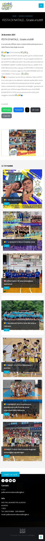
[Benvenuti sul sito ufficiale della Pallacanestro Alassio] (6, 6)
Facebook (18, 110)
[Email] (14, 480)
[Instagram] (6, 480)
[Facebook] (3, 480)
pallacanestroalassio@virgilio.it (12, 492)
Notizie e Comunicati (26, 16)
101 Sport (32, 535)
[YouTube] (10, 480)
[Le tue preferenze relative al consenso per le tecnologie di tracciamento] (41, 537)
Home (14, 16)
